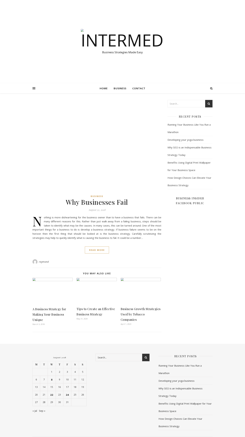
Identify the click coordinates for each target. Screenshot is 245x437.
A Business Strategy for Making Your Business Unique (49, 314)
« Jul (34, 410)
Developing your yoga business (186, 139)
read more (97, 249)
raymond (44, 261)
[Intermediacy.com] (122, 38)
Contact (138, 88)
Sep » (42, 410)
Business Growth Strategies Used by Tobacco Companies (141, 314)
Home (104, 88)
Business (120, 88)
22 (51, 394)
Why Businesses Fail (97, 202)
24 (67, 394)
